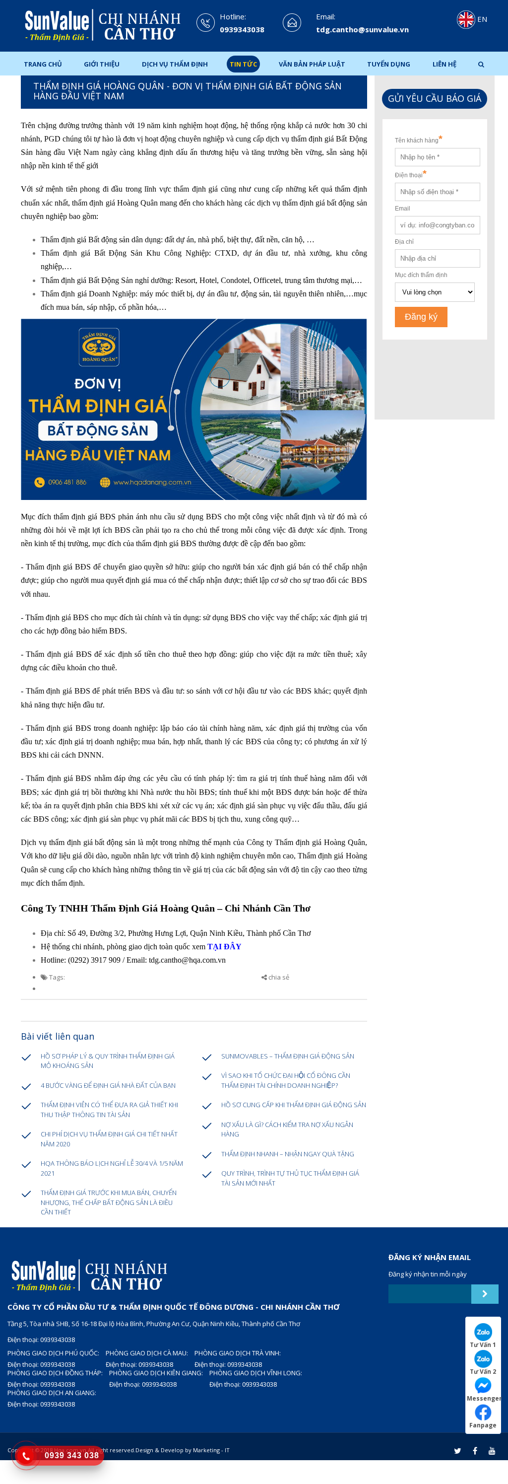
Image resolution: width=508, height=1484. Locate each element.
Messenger (484, 1398)
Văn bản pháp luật (312, 64)
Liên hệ (444, 64)
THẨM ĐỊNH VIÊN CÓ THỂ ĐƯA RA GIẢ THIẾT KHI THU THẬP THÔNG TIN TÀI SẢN (109, 1109)
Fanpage (483, 1425)
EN (481, 19)
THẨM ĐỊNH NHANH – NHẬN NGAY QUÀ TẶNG (287, 1153)
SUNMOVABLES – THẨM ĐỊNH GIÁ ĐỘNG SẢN (287, 1056)
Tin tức (243, 64)
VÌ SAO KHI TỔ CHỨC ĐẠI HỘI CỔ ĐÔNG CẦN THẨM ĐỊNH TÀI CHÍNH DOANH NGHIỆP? (285, 1080)
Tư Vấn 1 (483, 1344)
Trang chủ (43, 64)
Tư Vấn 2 (483, 1371)
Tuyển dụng (388, 64)
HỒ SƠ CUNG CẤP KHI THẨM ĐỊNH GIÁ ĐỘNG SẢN (293, 1104)
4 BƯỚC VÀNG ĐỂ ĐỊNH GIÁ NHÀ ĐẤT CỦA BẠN (108, 1085)
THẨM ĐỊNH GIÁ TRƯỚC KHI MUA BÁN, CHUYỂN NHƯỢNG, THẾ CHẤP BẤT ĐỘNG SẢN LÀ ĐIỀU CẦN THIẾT (109, 1202)
